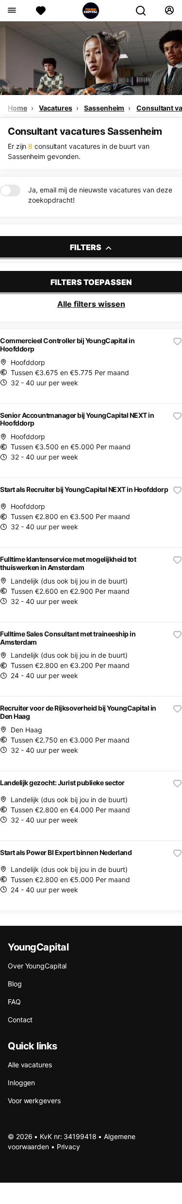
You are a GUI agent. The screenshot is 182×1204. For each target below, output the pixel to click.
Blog (15, 984)
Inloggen (21, 1082)
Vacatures (55, 108)
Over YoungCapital (37, 966)
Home (17, 108)
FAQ (14, 1002)
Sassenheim (104, 108)
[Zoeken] (144, 10)
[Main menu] (11, 10)
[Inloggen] (169, 10)
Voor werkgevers (34, 1100)
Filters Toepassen (91, 282)
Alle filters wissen (91, 304)
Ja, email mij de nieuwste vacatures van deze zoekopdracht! (100, 195)
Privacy (68, 1146)
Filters (86, 247)
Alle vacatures (30, 1065)
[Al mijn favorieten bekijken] (40, 10)
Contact (20, 1019)
